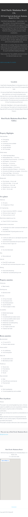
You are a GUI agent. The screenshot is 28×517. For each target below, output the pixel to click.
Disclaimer (14, 507)
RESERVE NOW (4, 434)
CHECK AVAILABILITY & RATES (8, 62)
